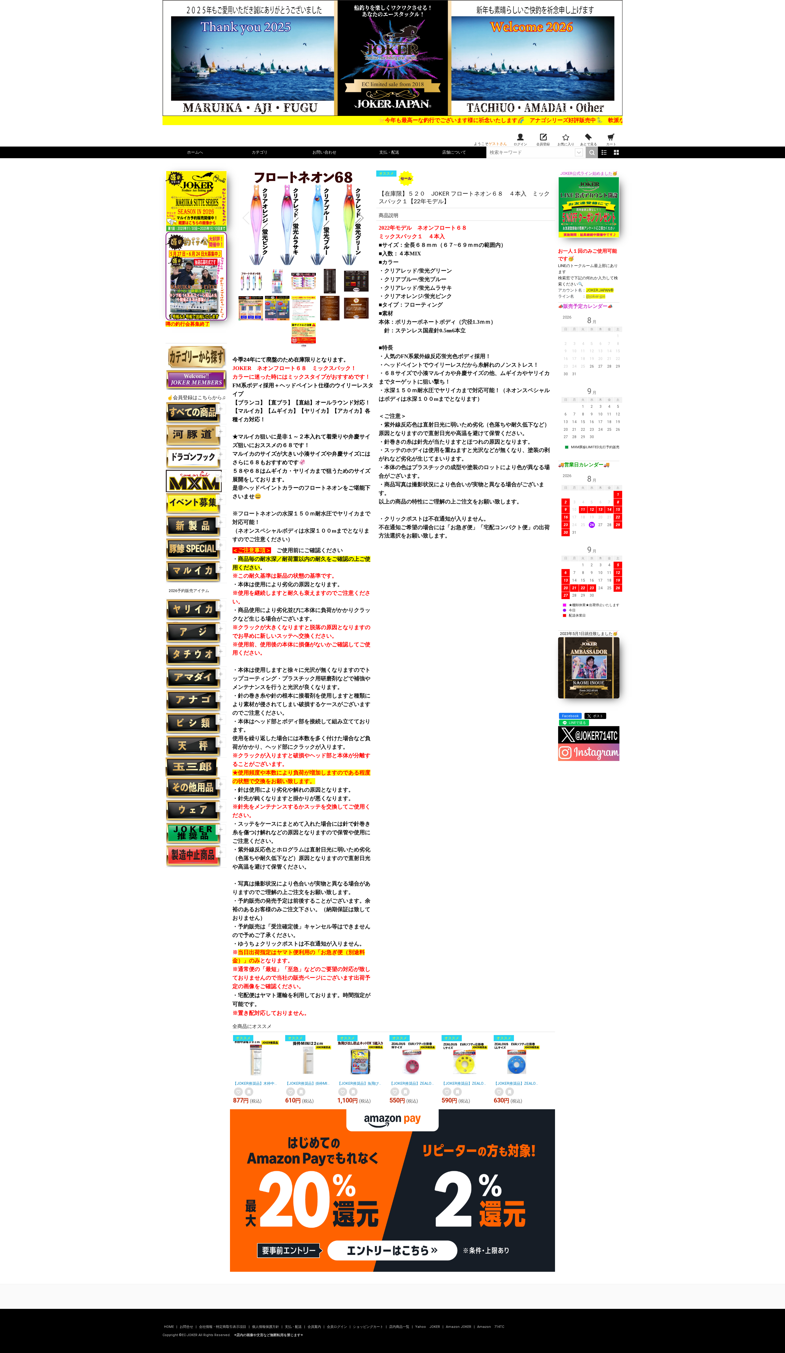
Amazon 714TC (490, 1327)
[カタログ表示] (616, 152)
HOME (169, 1327)
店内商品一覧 (399, 1327)
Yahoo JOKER (428, 1327)
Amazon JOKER (459, 1327)
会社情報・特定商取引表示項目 (223, 1327)
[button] (246, 218)
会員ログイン (337, 1327)
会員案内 (315, 1327)
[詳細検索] (579, 152)
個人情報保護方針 (266, 1327)
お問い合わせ (324, 152)
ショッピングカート (368, 1327)
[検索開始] (592, 152)
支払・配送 (389, 152)
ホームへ (195, 152)
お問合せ (187, 1327)
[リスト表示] (604, 152)
